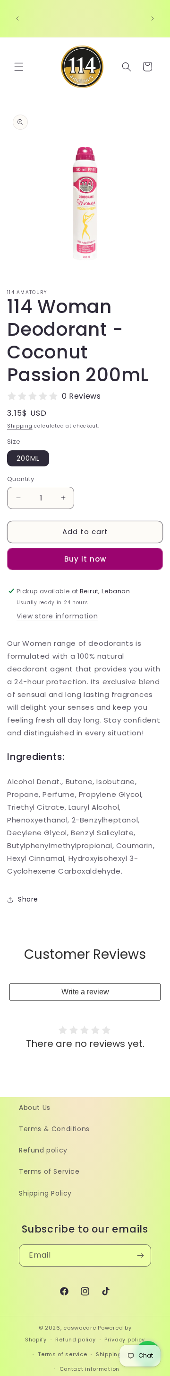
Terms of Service (49, 1171)
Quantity (20, 478)
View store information (57, 616)
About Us (35, 1107)
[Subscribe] (140, 1255)
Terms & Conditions (54, 1129)
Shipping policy (118, 1354)
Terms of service (62, 1354)
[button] (18, 66)
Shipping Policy (45, 1193)
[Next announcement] (152, 18)
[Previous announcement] (17, 18)
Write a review (85, 992)
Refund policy (43, 1150)
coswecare (79, 1327)
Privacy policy (124, 1339)
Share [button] (28, 899)
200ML (28, 458)
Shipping (20, 425)
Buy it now (85, 559)
